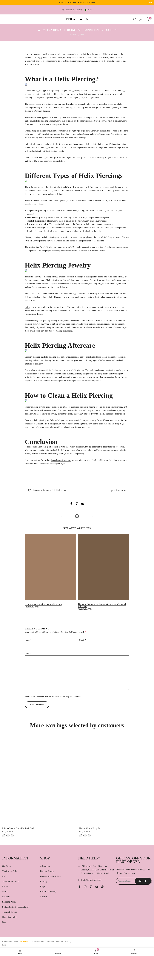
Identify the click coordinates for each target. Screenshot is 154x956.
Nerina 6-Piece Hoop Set (89, 828)
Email (82, 640)
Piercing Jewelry (47, 871)
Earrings (43, 881)
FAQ (4, 876)
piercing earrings (51, 277)
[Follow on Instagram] (85, 887)
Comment (30, 653)
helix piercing (32, 90)
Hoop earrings (31, 294)
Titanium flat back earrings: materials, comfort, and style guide (102, 605)
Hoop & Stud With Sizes (50, 876)
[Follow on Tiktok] (102, 887)
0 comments (121, 490)
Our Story (6, 866)
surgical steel (103, 284)
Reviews (5, 886)
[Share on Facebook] (71, 503)
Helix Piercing (60, 490)
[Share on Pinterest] (77, 503)
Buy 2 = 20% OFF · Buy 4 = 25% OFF (77, 2)
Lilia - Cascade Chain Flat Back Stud (18, 828)
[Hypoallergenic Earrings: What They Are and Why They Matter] (61, 516)
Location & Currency (73, 10)
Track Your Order (9, 871)
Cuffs (27, 307)
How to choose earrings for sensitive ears (43, 604)
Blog (4, 922)
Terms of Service (9, 912)
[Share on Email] (82, 503)
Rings (42, 886)
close (4, 3)
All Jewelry (45, 866)
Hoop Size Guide (9, 917)
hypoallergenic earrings (61, 460)
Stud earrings (118, 277)
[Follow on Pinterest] (91, 887)
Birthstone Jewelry (48, 891)
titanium (113, 284)
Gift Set (43, 897)
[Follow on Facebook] (79, 887)
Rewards (5, 897)
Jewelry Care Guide (10, 881)
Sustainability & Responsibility (15, 907)
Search (5, 891)
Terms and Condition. (55, 941)
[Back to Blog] (77, 516)
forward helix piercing (42, 490)
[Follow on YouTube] (96, 887)
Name (28, 640)
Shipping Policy (9, 902)
